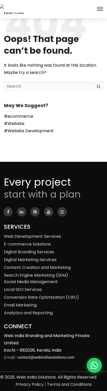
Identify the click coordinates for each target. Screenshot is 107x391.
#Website (14, 124)
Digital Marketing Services (30, 260)
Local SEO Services (23, 289)
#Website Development (29, 131)
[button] (94, 365)
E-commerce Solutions (27, 244)
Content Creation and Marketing (37, 267)
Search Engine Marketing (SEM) (36, 275)
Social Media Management (31, 282)
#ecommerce (18, 116)
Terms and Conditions (69, 384)
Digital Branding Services (29, 252)
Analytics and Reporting (28, 313)
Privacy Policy (30, 384)
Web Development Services (32, 236)
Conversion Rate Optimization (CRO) (41, 297)
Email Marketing (20, 305)
